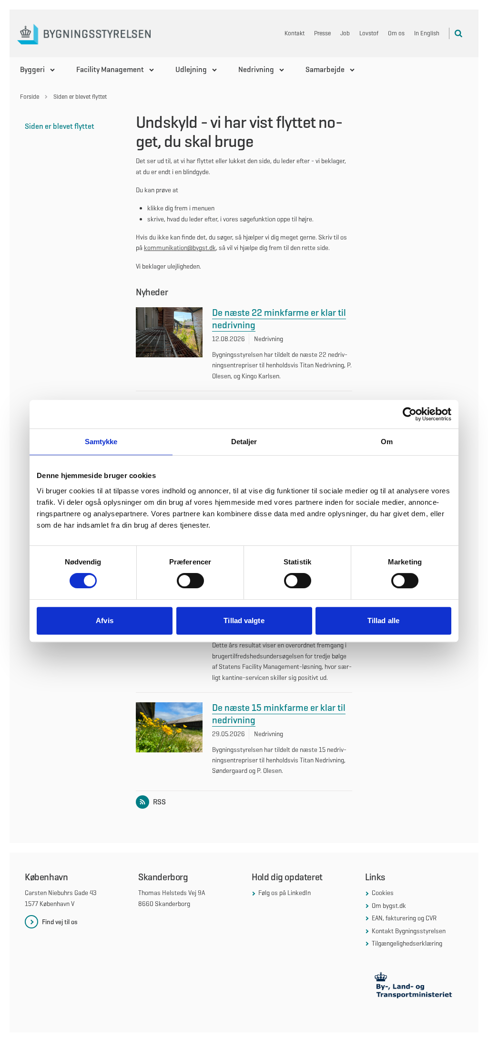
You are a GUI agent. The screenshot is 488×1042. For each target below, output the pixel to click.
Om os (396, 33)
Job (345, 33)
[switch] (190, 580)
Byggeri (32, 69)
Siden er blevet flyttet (59, 126)
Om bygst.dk (389, 905)
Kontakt (295, 33)
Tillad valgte (244, 620)
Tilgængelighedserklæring (407, 943)
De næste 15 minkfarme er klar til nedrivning (279, 713)
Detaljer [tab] (244, 442)
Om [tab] (387, 442)
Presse (322, 33)
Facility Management (110, 69)
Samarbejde (325, 69)
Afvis (104, 620)
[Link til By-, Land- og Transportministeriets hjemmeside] (414, 987)
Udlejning (191, 69)
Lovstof (368, 33)
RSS (159, 802)
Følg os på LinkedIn (284, 892)
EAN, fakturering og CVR (404, 918)
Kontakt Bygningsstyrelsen (409, 931)
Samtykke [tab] (101, 442)
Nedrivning (256, 69)
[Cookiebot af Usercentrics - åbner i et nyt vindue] (409, 414)
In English (426, 33)
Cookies (383, 892)
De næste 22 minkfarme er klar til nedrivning (279, 318)
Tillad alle (383, 620)
